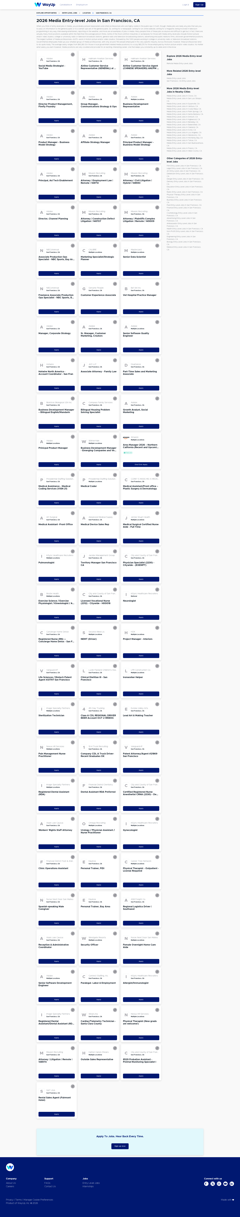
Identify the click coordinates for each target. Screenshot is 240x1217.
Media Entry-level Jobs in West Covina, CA (184, 151)
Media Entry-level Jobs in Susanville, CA (183, 104)
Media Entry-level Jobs (176, 78)
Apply (56, 82)
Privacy (9, 1200)
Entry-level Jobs (69, 13)
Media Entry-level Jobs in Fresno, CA (182, 148)
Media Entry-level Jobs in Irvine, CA (181, 130)
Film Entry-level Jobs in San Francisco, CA (184, 166)
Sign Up (199, 5)
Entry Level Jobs (91, 1183)
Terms (18, 1200)
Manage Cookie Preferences (38, 1200)
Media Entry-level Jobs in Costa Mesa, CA (184, 109)
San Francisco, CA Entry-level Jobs (181, 81)
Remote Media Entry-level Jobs (180, 63)
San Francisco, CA (104, 13)
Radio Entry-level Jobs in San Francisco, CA (185, 192)
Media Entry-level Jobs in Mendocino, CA (183, 135)
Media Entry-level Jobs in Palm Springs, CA (184, 112)
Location (86, 13)
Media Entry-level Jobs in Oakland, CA (182, 127)
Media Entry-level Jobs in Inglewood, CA (183, 119)
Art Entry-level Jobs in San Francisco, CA (183, 171)
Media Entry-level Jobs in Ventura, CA (182, 106)
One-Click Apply (141, 464)
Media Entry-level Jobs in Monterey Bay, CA (185, 138)
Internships (88, 1186)
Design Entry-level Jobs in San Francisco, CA (185, 179)
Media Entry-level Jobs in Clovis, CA (181, 96)
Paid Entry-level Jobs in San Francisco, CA (184, 205)
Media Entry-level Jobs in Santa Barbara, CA (185, 114)
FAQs (47, 1183)
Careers (10, 1186)
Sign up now (120, 1146)
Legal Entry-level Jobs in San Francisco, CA (184, 168)
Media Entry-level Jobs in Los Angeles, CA (184, 133)
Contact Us (50, 1186)
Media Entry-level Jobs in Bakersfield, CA (183, 125)
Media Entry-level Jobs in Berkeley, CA (182, 122)
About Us (11, 1183)
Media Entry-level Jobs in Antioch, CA (182, 117)
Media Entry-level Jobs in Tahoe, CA (182, 140)
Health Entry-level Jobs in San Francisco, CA (185, 229)
